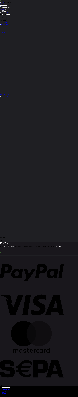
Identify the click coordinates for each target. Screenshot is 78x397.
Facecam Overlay (5, 9)
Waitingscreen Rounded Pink (4, 94)
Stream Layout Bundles (6, 7)
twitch (56, 246)
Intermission (4, 393)
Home (1, 2)
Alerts (3, 12)
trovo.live (60, 246)
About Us (3, 249)
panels (4, 246)
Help (2, 250)
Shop (3, 2)
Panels (3, 8)
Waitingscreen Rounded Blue (4, 15)
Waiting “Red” (2, 9)
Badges (3, 10)
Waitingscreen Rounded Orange (5, 166)
